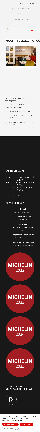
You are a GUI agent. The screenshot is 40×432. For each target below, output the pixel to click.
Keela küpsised (26, 424)
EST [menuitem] (26, 3)
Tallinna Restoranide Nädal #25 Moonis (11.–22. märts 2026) (19, 123)
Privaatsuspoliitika (13, 196)
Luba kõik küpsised (10, 424)
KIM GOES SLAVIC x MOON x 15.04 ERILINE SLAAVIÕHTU (19, 117)
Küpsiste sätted (9, 428)
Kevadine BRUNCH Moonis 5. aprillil (17, 111)
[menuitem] (21, 3)
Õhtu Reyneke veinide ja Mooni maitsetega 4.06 (15, 100)
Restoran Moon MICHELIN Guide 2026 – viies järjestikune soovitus (18, 106)
